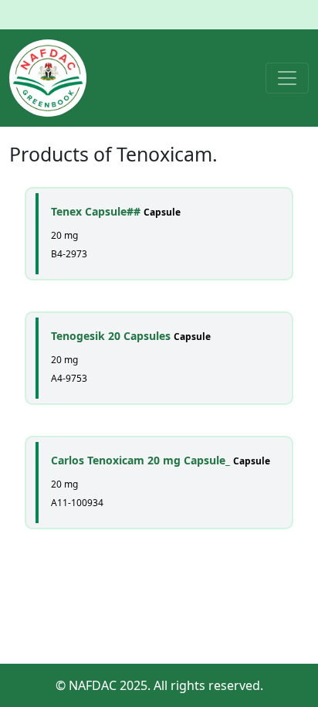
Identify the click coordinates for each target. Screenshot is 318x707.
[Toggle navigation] (287, 78)
